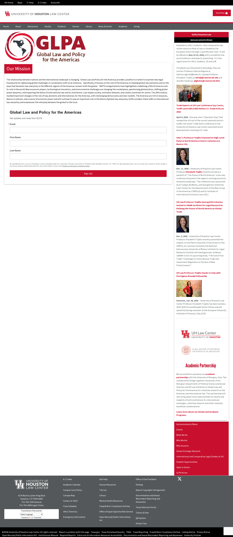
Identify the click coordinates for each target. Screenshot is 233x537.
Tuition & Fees (142, 512)
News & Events (105, 26)
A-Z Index (42, 2)
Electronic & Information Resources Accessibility (99, 535)
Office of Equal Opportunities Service (116, 511)
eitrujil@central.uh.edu (206, 77)
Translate (37, 518)
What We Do (182, 435)
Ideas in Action (183, 467)
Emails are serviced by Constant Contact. (76, 166)
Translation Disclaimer (31, 510)
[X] (179, 478)
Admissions (33, 26)
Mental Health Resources (111, 500)
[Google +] (190, 478)
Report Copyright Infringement (150, 490)
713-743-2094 (25, 505)
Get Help (103, 479)
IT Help (30, 2)
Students (62, 26)
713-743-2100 (27, 502)
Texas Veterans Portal (146, 507)
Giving (137, 26)
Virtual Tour (141, 523)
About (18, 26)
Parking (139, 484)
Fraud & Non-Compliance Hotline (114, 506)
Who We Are (181, 440)
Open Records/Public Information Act (19, 535)
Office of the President (146, 479)
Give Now (220, 12)
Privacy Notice (203, 532)
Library (88, 26)
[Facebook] (186, 478)
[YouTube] (207, 478)
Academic (123, 26)
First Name (15, 137)
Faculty (47, 26)
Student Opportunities (186, 462)
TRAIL (129, 532)
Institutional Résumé (48, 535)
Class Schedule (70, 506)
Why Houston (182, 445)
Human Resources (107, 484)
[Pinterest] (203, 478)
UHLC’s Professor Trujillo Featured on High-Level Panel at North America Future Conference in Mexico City (200, 141)
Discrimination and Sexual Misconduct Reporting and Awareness (148, 498)
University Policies (192, 535)
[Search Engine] (227, 1)
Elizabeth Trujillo (194, 171)
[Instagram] (199, 478)
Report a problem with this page (74, 532)
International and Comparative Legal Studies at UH (200, 456)
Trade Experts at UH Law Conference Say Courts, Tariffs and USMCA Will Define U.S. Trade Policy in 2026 (200, 108)
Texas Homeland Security (112, 532)
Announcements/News (187, 424)
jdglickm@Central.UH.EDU (207, 80)
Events (179, 429)
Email (12, 124)
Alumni (75, 26)
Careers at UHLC (70, 500)
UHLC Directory (70, 511)
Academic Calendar (71, 484)
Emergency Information (74, 517)
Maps (20, 2)
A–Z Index (67, 479)
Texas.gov (95, 532)
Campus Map (69, 495)
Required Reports (68, 535)
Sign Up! (88, 173)
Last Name (15, 150)
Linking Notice (188, 532)
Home (6, 26)
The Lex (103, 490)
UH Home (8, 2)
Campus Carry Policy (72, 490)
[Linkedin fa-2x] (195, 478)
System (141, 518)
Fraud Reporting (140, 532)
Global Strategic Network (188, 451)
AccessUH (55, 2)
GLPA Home (181, 472)
